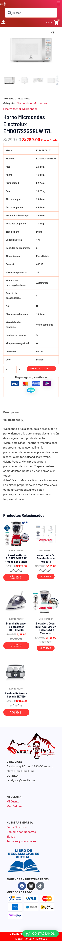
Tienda (11, 836)
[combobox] (31, 13)
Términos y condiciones (21, 841)
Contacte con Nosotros (21, 832)
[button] (58, 3)
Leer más (45, 576)
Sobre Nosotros (17, 827)
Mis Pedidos (14, 806)
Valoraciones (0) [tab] (13, 419)
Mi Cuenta (13, 801)
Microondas (40, 103)
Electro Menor (25, 103)
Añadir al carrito (41, 369)
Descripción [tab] (11, 412)
